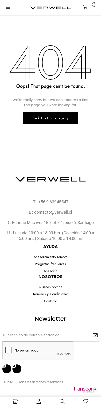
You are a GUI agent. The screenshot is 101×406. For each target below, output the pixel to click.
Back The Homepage (48, 118)
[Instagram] (6, 368)
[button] (89, 7)
